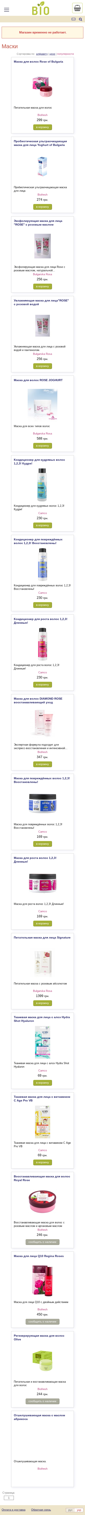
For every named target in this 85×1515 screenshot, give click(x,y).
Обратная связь (41, 1509)
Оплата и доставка (13, 1509)
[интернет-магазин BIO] (40, 13)
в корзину (42, 127)
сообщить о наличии (42, 1241)
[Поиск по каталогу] (80, 19)
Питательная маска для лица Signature (42, 937)
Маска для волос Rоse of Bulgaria (38, 61)
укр (79, 1510)
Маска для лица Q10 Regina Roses (39, 1256)
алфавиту (42, 54)
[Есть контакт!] (74, 19)
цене (52, 54)
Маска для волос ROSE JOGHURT (38, 380)
